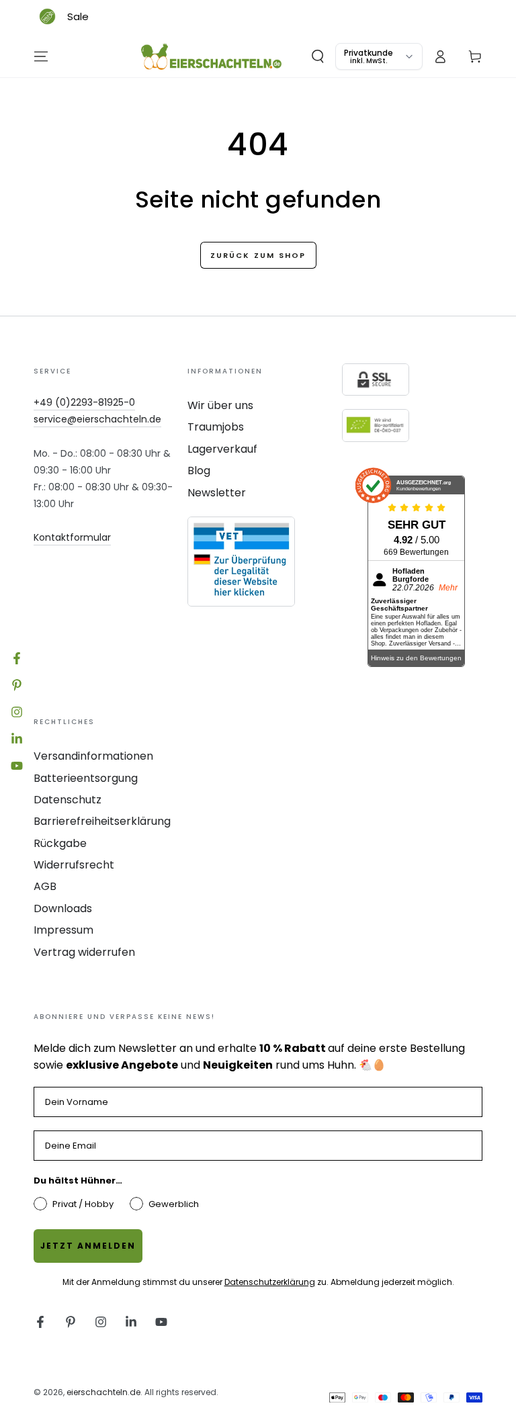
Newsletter (216, 492)
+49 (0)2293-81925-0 (84, 402)
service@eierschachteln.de (97, 419)
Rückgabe (60, 843)
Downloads (63, 908)
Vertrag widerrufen (84, 952)
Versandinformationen (93, 756)
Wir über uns (220, 405)
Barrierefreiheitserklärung (102, 821)
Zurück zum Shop (258, 255)
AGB (45, 886)
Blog (198, 470)
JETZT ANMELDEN (88, 1245)
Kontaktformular (72, 537)
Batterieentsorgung (86, 778)
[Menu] (41, 56)
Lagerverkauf (222, 449)
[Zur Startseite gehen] (211, 56)
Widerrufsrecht (74, 865)
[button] (317, 56)
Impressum (63, 930)
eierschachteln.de (103, 1392)
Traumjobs (215, 427)
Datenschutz (67, 799)
